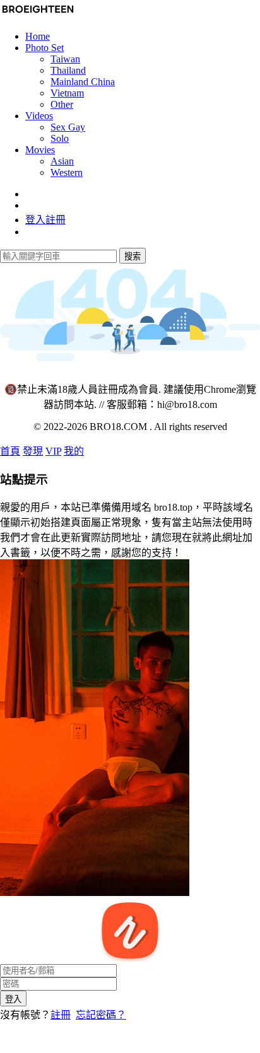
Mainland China (82, 81)
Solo (59, 138)
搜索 (132, 256)
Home (37, 36)
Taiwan (65, 59)
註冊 (60, 1014)
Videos (39, 115)
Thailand (68, 70)
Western (66, 172)
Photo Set (44, 47)
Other (61, 104)
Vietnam (67, 93)
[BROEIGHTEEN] (38, 14)
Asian (62, 161)
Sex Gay (67, 127)
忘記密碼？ (101, 1014)
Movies (40, 149)
